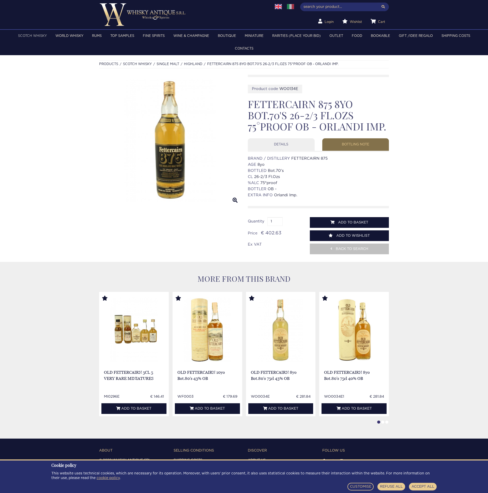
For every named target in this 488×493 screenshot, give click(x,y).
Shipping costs (455, 36)
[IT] (290, 6)
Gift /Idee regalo (416, 36)
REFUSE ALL (391, 486)
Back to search (351, 249)
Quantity (256, 221)
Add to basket (352, 222)
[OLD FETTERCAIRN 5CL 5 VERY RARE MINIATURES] (134, 329)
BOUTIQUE (227, 36)
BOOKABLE (380, 36)
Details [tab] (281, 144)
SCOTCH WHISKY (32, 36)
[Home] (182, 15)
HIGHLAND (193, 64)
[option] (169, 141)
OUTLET (336, 36)
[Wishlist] (109, 298)
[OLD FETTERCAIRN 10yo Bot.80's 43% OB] (207, 329)
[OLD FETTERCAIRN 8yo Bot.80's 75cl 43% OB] (280, 329)
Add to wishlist (352, 235)
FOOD (357, 36)
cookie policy (108, 478)
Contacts (244, 48)
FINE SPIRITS (154, 36)
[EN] (278, 6)
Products (108, 64)
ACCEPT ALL (422, 486)
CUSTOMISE (360, 486)
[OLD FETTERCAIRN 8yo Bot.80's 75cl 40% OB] (354, 329)
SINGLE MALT (168, 64)
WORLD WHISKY (69, 36)
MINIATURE (254, 36)
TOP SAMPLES (122, 36)
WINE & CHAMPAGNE (191, 36)
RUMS (97, 36)
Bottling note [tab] (355, 144)
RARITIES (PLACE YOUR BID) (296, 36)
